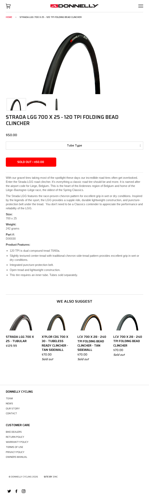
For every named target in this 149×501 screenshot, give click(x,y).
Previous (12, 62)
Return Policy (15, 437)
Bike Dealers (14, 432)
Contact (11, 413)
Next (136, 62)
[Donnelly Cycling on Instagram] (23, 492)
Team (9, 398)
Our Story (13, 408)
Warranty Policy (17, 442)
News (9, 403)
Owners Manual (16, 457)
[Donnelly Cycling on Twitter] (9, 492)
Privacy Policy (15, 452)
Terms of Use (14, 447)
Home (9, 17)
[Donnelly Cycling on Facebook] (16, 492)
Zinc (55, 476)
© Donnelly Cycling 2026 (23, 476)
